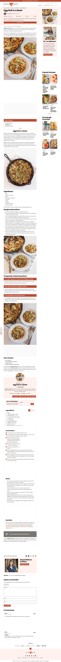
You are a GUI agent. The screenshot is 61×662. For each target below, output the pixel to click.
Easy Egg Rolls (8, 360)
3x (33, 410)
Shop (29, 657)
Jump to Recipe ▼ (20, 22)
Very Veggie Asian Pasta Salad (11, 361)
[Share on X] (1, 333)
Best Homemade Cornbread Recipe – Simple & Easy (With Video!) (45, 89)
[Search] (56, 5)
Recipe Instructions (9, 125)
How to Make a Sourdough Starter (46, 134)
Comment (6, 587)
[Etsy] (35, 656)
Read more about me (48, 54)
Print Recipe (32, 396)
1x (29, 410)
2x (31, 410)
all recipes (50, 113)
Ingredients (8, 124)
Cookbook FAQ (24, 657)
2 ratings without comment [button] (20, 575)
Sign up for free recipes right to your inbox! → (30, 0)
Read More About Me (24, 564)
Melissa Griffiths (10, 13)
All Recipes (40, 5)
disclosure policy (19, 26)
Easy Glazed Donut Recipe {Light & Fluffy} (54, 88)
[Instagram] (26, 656)
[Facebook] (29, 656)
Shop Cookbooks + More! (48, 5)
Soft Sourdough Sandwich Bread (45, 153)
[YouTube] (28, 656)
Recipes (19, 657)
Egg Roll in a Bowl (9, 123)
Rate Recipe (24, 396)
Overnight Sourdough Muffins (53, 153)
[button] (4, 16)
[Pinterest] (31, 656)
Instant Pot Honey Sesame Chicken (12, 364)
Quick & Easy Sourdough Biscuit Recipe (53, 135)
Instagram (10, 370)
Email (21, 402)
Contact (56, 3)
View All (20, 128)
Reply (34, 613)
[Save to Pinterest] (1, 331)
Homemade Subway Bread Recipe (46, 107)
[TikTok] (33, 656)
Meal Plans (33, 657)
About (48, 3)
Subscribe (52, 3)
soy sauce (12, 419)
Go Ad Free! (16, 396)
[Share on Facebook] (1, 328)
